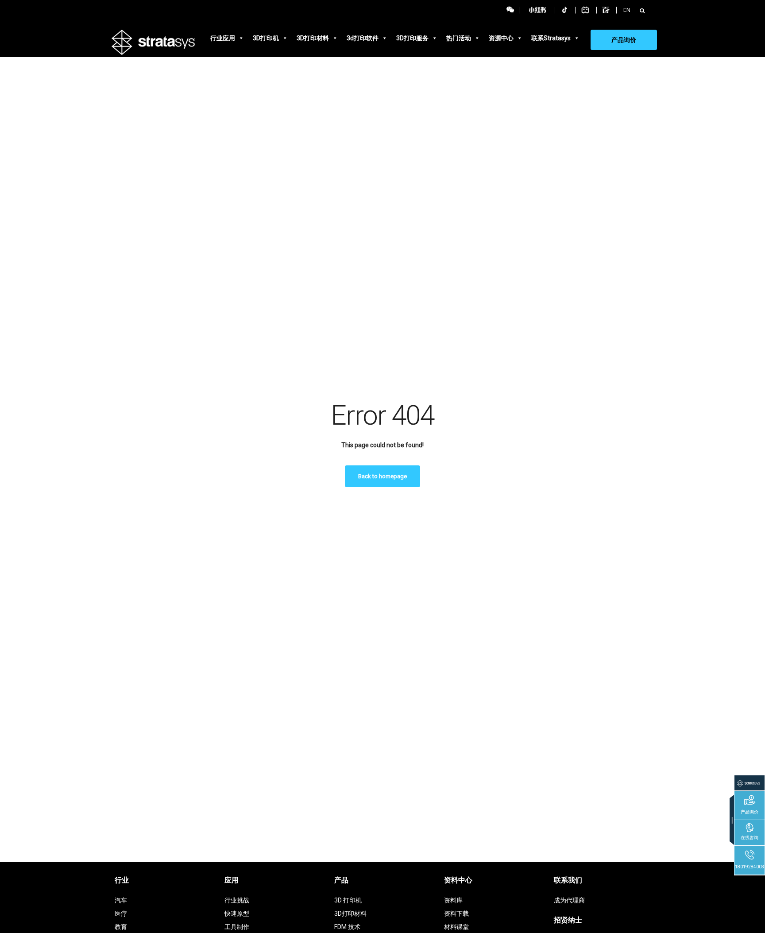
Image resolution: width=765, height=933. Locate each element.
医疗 (121, 913)
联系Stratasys (551, 38)
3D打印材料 (313, 38)
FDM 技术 (347, 926)
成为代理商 (569, 900)
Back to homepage (382, 476)
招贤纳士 (568, 920)
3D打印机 (266, 38)
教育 (121, 926)
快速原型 (236, 913)
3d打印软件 (363, 38)
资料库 (453, 900)
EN (626, 10)
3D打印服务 (412, 38)
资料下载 (456, 913)
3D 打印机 (348, 900)
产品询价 (623, 39)
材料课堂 (456, 926)
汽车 (121, 900)
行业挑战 (236, 900)
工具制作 (236, 926)
